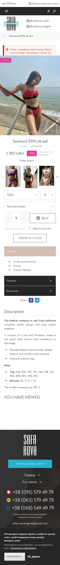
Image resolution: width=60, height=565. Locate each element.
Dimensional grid (30, 463)
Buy (45, 218)
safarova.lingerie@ (30, 523)
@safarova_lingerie (40, 26)
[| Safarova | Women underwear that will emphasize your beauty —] (11, 23)
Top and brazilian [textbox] (16, 206)
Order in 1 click (30, 238)
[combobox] (30, 206)
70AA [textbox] (10, 195)
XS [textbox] (45, 195)
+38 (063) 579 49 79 (33, 500)
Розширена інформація (23, 548)
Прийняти (14, 556)
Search (54, 11)
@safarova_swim (39, 20)
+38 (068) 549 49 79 (33, 508)
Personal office (49, 11)
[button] (3, 177)
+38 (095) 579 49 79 (33, 492)
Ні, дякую (34, 556)
